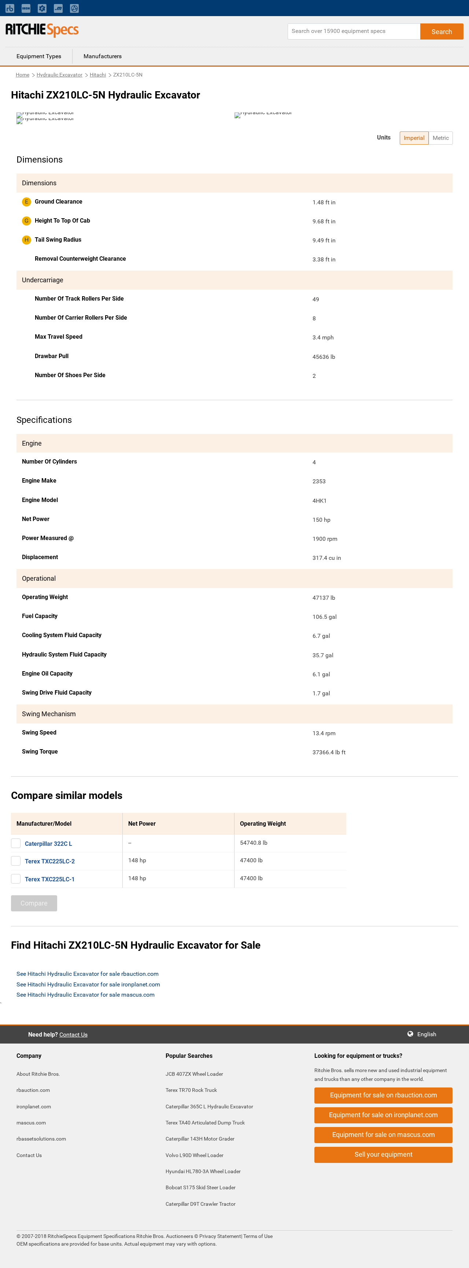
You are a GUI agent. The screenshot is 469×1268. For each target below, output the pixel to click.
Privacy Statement (220, 1236)
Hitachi (98, 75)
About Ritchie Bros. (38, 1074)
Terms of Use (257, 1236)
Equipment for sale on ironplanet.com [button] (383, 1115)
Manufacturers (103, 56)
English (429, 1034)
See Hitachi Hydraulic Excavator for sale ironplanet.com (88, 984)
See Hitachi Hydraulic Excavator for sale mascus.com (85, 994)
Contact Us (73, 1034)
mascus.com (31, 1123)
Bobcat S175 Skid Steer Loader (201, 1187)
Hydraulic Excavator (59, 75)
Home (22, 75)
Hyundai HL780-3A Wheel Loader (203, 1171)
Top (456, 1257)
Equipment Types (38, 56)
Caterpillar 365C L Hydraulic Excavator (209, 1106)
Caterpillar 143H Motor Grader (200, 1139)
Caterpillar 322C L (48, 843)
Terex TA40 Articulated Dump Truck (205, 1123)
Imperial (414, 137)
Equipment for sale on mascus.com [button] (383, 1134)
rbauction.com (33, 1090)
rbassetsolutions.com (41, 1139)
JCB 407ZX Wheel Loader (194, 1074)
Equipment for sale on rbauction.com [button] (383, 1095)
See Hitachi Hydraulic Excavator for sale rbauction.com (87, 973)
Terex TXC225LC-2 (50, 861)
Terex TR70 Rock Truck (191, 1090)
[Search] (442, 31)
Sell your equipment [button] (384, 1154)
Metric (441, 137)
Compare (34, 903)
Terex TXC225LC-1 (50, 879)
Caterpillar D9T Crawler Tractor (201, 1204)
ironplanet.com (33, 1106)
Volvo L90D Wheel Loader (195, 1155)
